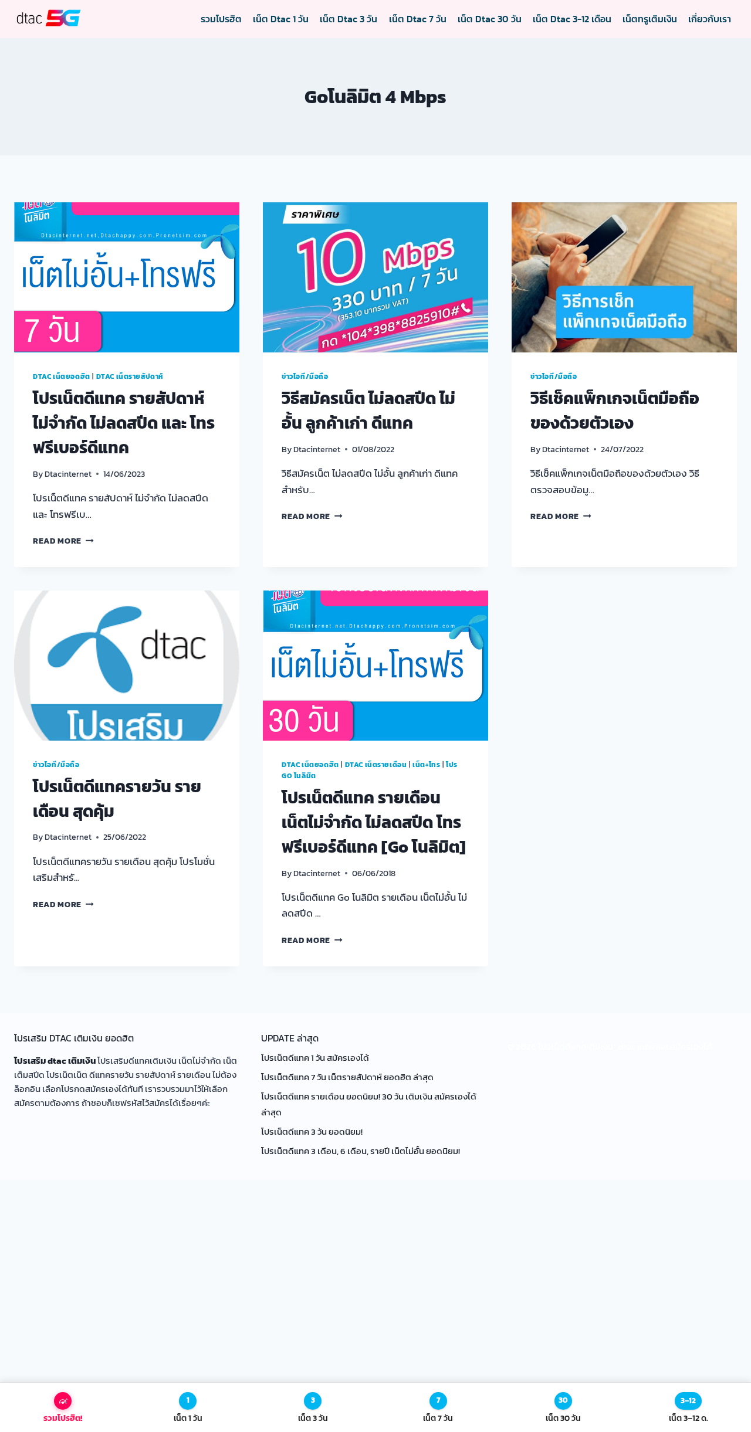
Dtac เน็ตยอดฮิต (61, 376)
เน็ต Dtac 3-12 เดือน (572, 19)
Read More (63, 541)
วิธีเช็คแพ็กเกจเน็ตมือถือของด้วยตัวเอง (614, 410)
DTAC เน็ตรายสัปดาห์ (130, 376)
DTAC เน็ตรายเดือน (376, 764)
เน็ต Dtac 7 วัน (417, 19)
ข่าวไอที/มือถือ (305, 376)
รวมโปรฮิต (221, 19)
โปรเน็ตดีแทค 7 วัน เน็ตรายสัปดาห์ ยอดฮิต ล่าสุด (348, 1077)
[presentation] (126, 277)
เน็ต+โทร (426, 764)
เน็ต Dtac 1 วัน (281, 19)
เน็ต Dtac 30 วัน (490, 19)
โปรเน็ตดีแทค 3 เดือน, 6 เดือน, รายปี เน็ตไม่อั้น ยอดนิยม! (360, 1151)
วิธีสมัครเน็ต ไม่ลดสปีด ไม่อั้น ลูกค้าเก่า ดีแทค (368, 410)
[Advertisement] (375, 1297)
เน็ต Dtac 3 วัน (348, 19)
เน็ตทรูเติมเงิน (650, 19)
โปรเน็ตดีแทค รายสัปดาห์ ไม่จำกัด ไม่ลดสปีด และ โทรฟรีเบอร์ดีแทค (124, 423)
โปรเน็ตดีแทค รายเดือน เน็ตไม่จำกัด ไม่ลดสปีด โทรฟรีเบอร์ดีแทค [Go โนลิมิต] (374, 822)
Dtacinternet (68, 474)
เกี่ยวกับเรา (709, 19)
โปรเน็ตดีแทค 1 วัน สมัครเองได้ (315, 1057)
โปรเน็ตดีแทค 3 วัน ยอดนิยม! (312, 1131)
